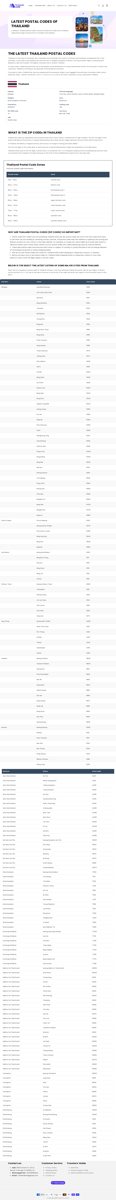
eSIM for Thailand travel (45, 75)
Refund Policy (51, 1173)
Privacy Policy (51, 1168)
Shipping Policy (51, 1170)
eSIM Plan (74, 1168)
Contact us (50, 1175)
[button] (73, 6)
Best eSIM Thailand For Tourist (60, 1198)
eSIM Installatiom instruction (82, 1173)
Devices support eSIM (79, 1170)
